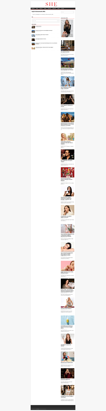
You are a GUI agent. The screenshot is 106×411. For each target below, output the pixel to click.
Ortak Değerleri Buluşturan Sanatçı (41, 38)
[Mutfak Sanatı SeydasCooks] (67, 361)
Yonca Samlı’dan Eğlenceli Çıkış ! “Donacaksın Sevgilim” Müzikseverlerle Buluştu (67, 235)
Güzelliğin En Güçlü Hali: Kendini (66, 345)
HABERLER (32, 8)
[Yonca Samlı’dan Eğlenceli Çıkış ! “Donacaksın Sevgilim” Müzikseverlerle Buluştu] (67, 232)
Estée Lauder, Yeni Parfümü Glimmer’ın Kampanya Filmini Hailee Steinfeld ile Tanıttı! (67, 290)
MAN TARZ (54, 8)
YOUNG (58, 8)
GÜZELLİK (41, 8)
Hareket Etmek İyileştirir (66, 308)
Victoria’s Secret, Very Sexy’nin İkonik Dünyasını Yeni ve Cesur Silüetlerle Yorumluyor (46, 43)
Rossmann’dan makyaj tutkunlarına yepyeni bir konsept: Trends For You (66, 198)
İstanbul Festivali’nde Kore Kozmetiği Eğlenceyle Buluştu (44, 30)
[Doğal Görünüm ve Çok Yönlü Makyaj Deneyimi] (67, 270)
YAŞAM (45, 8)
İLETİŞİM (62, 8)
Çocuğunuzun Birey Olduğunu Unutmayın (67, 397)
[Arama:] (45, 20)
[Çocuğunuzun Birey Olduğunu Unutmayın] (67, 394)
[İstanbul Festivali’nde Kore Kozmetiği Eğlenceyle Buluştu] (67, 67)
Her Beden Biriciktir (38, 26)
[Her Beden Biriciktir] (33, 27)
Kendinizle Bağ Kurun (65, 379)
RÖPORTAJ (49, 8)
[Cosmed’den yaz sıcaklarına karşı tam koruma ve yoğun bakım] (67, 324)
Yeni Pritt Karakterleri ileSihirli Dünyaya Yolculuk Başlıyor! (66, 179)
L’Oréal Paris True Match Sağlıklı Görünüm (66, 217)
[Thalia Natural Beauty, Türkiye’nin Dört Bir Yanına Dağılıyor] (67, 140)
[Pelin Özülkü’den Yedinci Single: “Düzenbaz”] (33, 36)
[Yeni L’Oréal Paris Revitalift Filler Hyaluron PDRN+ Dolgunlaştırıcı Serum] (67, 251)
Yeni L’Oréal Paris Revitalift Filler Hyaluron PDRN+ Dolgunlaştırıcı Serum (67, 254)
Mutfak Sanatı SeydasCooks (67, 362)
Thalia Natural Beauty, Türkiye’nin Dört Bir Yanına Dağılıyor (44, 47)
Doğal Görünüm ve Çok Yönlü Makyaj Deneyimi (67, 272)
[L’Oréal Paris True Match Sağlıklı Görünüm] (67, 214)
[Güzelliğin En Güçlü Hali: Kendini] (67, 343)
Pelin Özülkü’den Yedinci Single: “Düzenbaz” (42, 34)
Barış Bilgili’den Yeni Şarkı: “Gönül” (66, 161)
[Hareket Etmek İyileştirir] (67, 307)
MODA (37, 8)
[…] (67, 55)
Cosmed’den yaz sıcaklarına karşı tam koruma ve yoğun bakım (67, 327)
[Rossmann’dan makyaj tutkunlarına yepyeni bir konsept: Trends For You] (67, 195)
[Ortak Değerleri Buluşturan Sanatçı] (33, 40)
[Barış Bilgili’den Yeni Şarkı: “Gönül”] (67, 159)
